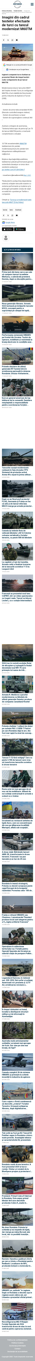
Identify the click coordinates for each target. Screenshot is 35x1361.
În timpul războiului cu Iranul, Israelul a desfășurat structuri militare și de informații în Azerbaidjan (15, 1013)
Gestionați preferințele (17, 1346)
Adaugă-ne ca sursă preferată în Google (19, 65)
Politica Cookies (18, 1343)
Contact (17, 1349)
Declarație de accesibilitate (17, 1351)
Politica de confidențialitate (17, 1340)
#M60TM (23, 144)
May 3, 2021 (27, 175)
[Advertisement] (17, 428)
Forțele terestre (18, 11)
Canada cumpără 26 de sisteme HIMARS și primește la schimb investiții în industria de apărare (16, 1074)
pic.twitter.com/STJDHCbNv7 (13, 170)
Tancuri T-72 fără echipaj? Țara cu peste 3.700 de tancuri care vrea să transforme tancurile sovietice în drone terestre (17, 761)
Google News (10, 222)
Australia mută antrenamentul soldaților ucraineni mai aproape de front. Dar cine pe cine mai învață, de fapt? (16, 1044)
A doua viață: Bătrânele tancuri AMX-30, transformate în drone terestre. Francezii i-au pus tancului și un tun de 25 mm (16, 855)
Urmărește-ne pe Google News (19, 69)
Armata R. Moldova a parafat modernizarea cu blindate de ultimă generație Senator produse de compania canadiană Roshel (17, 698)
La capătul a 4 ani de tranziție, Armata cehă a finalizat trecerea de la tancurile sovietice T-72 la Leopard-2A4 (16, 565)
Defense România (7, 11)
